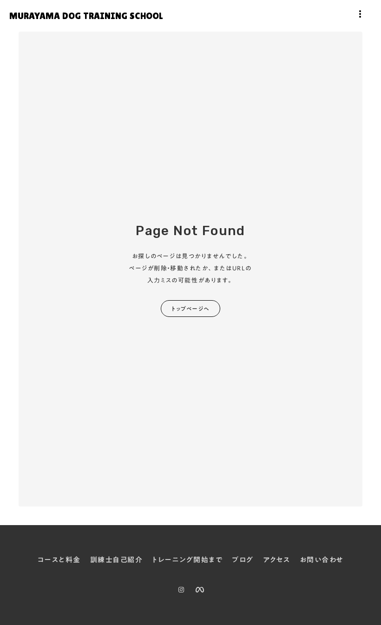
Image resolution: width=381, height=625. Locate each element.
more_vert (360, 14)
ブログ (243, 560)
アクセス (276, 560)
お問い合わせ (322, 560)
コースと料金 (59, 560)
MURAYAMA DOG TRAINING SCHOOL (86, 16)
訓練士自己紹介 (116, 560)
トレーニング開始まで (187, 560)
